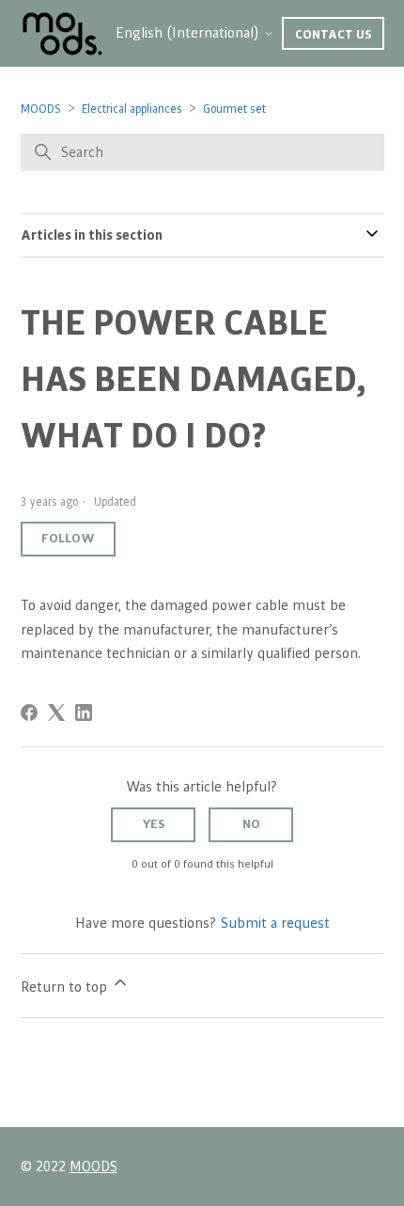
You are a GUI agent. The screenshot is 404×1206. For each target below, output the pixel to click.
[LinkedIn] (83, 712)
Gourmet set (234, 109)
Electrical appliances (132, 109)
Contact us (333, 34)
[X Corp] (56, 712)
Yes (153, 824)
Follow (68, 538)
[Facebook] (29, 712)
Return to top (66, 987)
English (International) (189, 32)
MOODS (41, 109)
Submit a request (275, 923)
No (251, 824)
